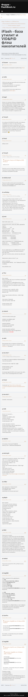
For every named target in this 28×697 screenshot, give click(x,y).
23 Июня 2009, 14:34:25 (6, 560)
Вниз (2, 58)
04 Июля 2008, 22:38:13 (7, 64)
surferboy (6, 192)
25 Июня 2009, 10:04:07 (6, 575)
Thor (4, 273)
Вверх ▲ (16, 694)
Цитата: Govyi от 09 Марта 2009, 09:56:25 (13, 160)
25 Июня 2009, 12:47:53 (6, 617)
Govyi (5, 138)
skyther (5, 439)
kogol (5, 97)
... (13, 58)
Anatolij (9, 25)
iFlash (23, 67)
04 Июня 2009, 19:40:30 (6, 484)
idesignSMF (22, 695)
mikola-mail (7, 178)
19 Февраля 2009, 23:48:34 (7, 99)
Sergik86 (5, 573)
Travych (5, 117)
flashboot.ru (5, 346)
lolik (4, 409)
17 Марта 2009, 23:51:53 (6, 218)
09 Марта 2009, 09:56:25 (6, 140)
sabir (4, 338)
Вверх (2, 685)
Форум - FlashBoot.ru (8, 5)
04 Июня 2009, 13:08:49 (6, 455)
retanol (5, 311)
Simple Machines (16, 695)
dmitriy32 (6, 453)
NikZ (4, 530)
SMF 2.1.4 (6, 695)
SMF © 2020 (10, 695)
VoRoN (5, 558)
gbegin (5, 497)
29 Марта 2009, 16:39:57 (6, 396)
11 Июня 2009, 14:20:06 (6, 532)
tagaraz (18, 25)
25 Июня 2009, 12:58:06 (6, 643)
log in (21, 14)
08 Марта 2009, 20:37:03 (6, 119)
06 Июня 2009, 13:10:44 (6, 499)
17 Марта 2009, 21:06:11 (6, 194)
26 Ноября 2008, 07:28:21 (7, 79)
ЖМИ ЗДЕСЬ (12, 90)
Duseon (5, 62)
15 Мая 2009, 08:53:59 (6, 411)
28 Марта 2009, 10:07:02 (6, 382)
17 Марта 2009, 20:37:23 (6, 180)
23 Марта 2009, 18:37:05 (6, 313)
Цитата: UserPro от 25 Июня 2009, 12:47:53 (14, 648)
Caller (5, 77)
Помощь (12, 694)
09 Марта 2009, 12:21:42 (6, 155)
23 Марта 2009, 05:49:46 (6, 275)
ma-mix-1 (6, 353)
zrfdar (5, 482)
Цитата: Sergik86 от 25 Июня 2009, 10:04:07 (14, 621)
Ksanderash (14, 25)
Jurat (4, 216)
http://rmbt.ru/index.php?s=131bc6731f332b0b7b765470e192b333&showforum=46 (13, 386)
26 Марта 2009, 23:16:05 (6, 355)
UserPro (5, 615)
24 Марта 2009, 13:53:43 (6, 340)
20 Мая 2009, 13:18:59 (6, 441)
